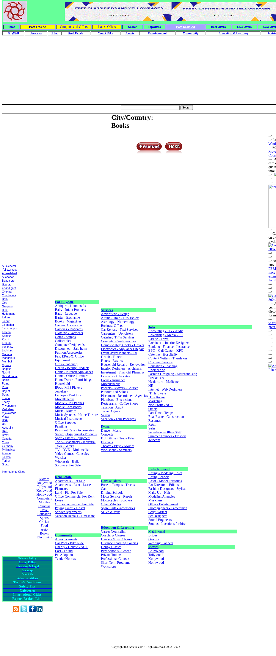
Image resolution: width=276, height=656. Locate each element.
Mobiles (44, 502)
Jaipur (5, 321)
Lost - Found (64, 551)
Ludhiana (7, 350)
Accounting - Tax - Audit (165, 331)
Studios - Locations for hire (166, 523)
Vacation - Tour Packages (118, 419)
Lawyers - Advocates (115, 376)
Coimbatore (9, 295)
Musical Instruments (68, 418)
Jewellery (61, 391)
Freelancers (156, 378)
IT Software (156, 397)
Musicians (155, 500)
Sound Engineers (160, 520)
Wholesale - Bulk (67, 461)
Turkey (6, 460)
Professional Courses (115, 558)
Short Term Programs (115, 562)
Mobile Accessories (68, 407)
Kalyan (6, 332)
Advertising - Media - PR (165, 335)
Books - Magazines (68, 321)
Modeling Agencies (161, 496)
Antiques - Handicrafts (70, 306)
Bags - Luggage (66, 313)
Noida (5, 379)
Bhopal (6, 284)
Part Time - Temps (160, 413)
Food (44, 525)
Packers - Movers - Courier (119, 388)
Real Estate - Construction (166, 416)
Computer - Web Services (118, 341)
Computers (44, 498)
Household (62, 383)
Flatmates (61, 488)
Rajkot (6, 391)
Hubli (5, 310)
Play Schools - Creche (116, 551)
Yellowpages (9, 269)
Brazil (5, 435)
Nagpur (6, 368)
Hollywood (44, 494)
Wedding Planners (160, 543)
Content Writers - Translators (167, 358)
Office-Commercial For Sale (74, 504)
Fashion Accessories (69, 352)
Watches (60, 457)
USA (5, 420)
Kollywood (44, 490)
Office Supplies (65, 422)
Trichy (6, 402)
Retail (152, 424)
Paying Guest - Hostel (70, 508)
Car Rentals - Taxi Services (119, 329)
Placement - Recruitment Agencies (124, 395)
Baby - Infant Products (70, 309)
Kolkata (6, 343)
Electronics (44, 537)
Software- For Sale (68, 465)
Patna (5, 383)
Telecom (154, 440)
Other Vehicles (111, 504)
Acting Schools (158, 477)
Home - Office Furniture (71, 376)
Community (63, 535)
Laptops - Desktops (68, 395)
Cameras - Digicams (69, 329)
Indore (6, 317)
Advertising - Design (115, 314)
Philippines (9, 449)
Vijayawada (9, 413)
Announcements (66, 539)
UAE (5, 431)
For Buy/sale (64, 302)
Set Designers (157, 516)
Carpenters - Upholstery (117, 333)
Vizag (5, 416)
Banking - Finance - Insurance (169, 346)
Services (107, 310)
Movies (44, 479)
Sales (151, 428)
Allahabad (8, 277)
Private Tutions (111, 555)
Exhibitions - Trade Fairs (118, 438)
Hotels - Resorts (112, 360)
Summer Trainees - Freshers (167, 436)
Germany (7, 446)
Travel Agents (110, 411)
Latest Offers (107, 27)
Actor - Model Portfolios (165, 481)
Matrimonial (156, 531)
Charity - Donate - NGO (71, 547)
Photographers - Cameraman (167, 508)
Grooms (153, 539)
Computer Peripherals (70, 344)
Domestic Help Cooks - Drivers (122, 345)
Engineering (156, 370)
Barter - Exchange (67, 317)
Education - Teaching (162, 366)
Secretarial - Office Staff (164, 432)
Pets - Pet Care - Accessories (74, 430)
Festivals (107, 442)
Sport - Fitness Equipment (72, 438)
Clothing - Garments (69, 333)
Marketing (155, 401)
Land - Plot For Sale (69, 492)
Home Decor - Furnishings (73, 379)
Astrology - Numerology (118, 322)
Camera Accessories (68, 325)
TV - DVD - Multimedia (72, 450)
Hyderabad (8, 313)
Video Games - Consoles (72, 453)
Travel (44, 510)
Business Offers (111, 325)
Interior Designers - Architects (121, 368)
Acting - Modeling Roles (165, 473)
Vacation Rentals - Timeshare (75, 516)
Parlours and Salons (114, 392)
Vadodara (8, 409)
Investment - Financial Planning (122, 372)
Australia (7, 427)
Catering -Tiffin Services (117, 337)
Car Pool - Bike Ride (69, 543)
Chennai (7, 291)
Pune (5, 387)
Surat (5, 394)
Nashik (6, 372)
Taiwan (6, 457)
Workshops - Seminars (116, 450)
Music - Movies (65, 411)
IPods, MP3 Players (68, 387)
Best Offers (218, 27)
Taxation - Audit (112, 407)
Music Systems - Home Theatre (76, 415)
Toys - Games (64, 446)
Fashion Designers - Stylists (167, 488)
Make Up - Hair (159, 492)
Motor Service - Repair (116, 496)
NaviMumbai (9, 376)
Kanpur (6, 335)
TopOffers (154, 27)
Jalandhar (8, 324)
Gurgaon (7, 306)
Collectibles (63, 341)
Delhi (5, 299)
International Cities (13, 471)
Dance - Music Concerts (111, 432)
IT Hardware (157, 393)
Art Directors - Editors (163, 485)
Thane (6, 398)
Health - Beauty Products (72, 368)
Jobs (151, 327)
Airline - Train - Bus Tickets (120, 318)
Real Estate (63, 477)
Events (105, 426)
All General (9, 266)
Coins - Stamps (65, 337)
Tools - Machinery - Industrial (75, 442)
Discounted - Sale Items (71, 348)
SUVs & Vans (110, 512)
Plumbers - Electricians (116, 399)
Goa (4, 302)
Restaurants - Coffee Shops (119, 403)
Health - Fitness (111, 357)
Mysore (6, 365)
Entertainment (159, 469)
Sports (44, 518)
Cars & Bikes (111, 481)
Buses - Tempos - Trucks (118, 485)
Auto (44, 529)
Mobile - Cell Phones (69, 403)
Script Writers (157, 512)
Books (44, 533)
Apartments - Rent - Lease (73, 485)
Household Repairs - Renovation (123, 364)
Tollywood (44, 486)
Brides (152, 535)
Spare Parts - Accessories (118, 508)
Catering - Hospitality (163, 354)
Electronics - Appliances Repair (122, 349)
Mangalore (8, 357)
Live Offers (244, 27)
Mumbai (7, 361)
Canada (6, 438)
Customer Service (160, 362)
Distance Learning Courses (119, 543)
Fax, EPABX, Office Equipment (69, 358)
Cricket (44, 522)
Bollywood (44, 483)
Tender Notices (65, 558)
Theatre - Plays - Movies (117, 446)
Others (152, 409)
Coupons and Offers (74, 27)
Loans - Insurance (113, 380)
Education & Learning (117, 527)
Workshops (108, 566)
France (6, 453)
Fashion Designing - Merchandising (172, 374)
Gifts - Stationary (66, 364)
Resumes (154, 420)
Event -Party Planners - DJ (119, 353)
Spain (5, 464)
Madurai (7, 354)
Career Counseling (113, 531)
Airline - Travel (158, 339)
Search (132, 27)
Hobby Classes (111, 547)
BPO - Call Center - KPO (165, 350)
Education (44, 514)
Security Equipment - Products (76, 434)
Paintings (61, 426)
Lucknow (7, 346)
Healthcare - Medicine (163, 381)
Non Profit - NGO (160, 405)
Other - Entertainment (163, 504)
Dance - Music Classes (116, 539)
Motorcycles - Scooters (116, 500)
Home (11, 27)
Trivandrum (9, 405)
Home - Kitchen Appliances (74, 372)
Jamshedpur (9, 328)
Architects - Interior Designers (168, 343)
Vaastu (105, 415)
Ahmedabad (9, 273)
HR (150, 385)
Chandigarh (9, 288)
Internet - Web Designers (165, 389)
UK (4, 424)
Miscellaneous (64, 399)
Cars (104, 488)
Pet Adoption (64, 555)
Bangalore (8, 280)
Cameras (44, 506)
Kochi (5, 339)
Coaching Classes (113, 535)
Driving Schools (112, 492)
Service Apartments (68, 512)
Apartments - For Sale (70, 481)
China (5, 442)
